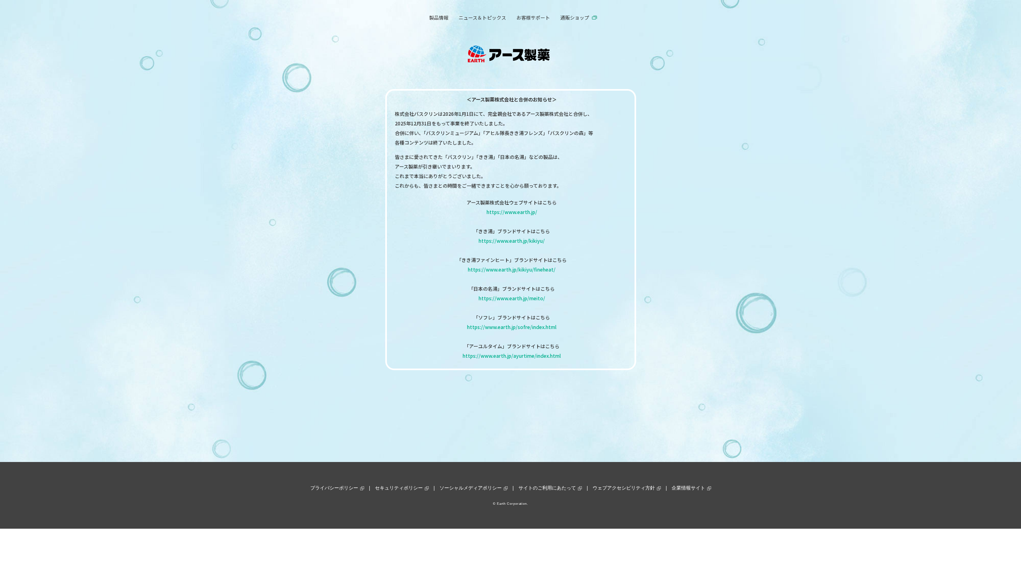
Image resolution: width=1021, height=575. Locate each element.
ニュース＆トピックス (482, 17)
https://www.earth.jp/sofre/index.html (511, 326)
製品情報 (438, 17)
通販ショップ (574, 17)
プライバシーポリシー (334, 488)
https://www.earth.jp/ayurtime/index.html (512, 355)
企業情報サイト (688, 488)
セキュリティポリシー (399, 488)
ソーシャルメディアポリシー (471, 488)
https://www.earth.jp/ (512, 211)
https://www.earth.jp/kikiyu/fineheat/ (512, 269)
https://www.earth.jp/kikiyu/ (512, 240)
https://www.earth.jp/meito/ (512, 298)
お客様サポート (533, 17)
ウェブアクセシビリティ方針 (624, 488)
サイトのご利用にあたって (547, 488)
